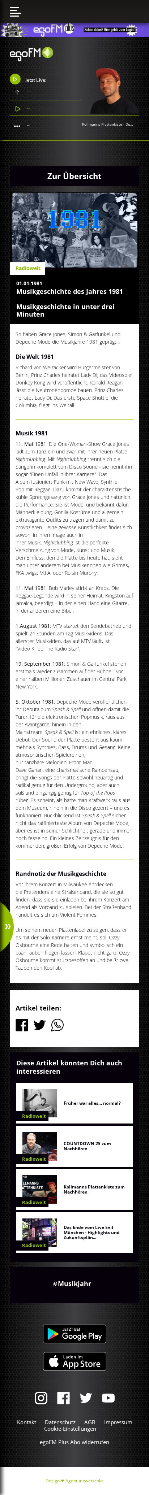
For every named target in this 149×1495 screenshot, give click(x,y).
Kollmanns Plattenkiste (102, 124)
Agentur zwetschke (84, 1481)
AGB (89, 1422)
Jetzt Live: (35, 80)
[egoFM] (31, 59)
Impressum (118, 1422)
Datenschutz (60, 1422)
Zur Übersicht (74, 175)
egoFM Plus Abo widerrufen (74, 1442)
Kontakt (26, 1422)
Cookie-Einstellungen (70, 1428)
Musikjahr (74, 1283)
